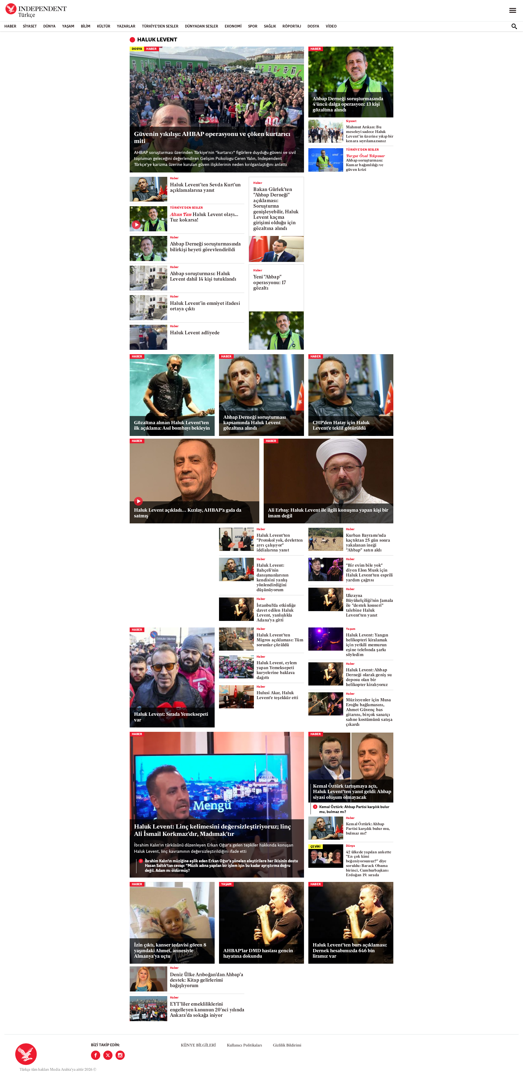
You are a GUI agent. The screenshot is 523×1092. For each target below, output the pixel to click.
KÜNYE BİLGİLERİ (198, 1046)
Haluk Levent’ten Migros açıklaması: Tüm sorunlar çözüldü (280, 640)
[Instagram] (120, 1055)
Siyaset (30, 26)
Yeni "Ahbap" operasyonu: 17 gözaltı (269, 283)
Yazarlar (126, 26)
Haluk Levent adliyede (195, 333)
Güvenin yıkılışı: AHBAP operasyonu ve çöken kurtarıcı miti (212, 138)
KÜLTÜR (103, 26)
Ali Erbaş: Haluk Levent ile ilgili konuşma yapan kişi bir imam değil (328, 513)
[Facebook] (95, 1055)
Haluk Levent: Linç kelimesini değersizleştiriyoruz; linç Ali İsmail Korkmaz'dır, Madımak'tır (212, 830)
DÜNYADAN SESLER (201, 26)
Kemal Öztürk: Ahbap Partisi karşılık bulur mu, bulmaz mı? (354, 809)
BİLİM (85, 26)
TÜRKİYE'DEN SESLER (160, 26)
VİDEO (331, 26)
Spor (252, 26)
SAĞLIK (270, 26)
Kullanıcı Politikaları (244, 1046)
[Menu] (512, 10)
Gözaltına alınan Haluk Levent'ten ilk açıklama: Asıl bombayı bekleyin (172, 426)
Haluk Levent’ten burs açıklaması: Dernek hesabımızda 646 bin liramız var (350, 951)
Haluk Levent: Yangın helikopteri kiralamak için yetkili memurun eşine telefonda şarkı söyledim (367, 645)
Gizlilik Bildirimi (287, 1046)
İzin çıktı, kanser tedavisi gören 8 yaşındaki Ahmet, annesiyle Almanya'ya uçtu (170, 951)
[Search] (514, 26)
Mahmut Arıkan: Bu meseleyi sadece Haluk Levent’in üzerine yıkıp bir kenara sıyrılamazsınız (369, 134)
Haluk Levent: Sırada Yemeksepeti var (171, 717)
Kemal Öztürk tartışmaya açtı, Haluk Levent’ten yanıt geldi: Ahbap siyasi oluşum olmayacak (352, 792)
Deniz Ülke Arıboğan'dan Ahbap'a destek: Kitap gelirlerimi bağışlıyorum (206, 980)
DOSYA (313, 26)
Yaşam (68, 26)
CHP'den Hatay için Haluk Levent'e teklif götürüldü (341, 426)
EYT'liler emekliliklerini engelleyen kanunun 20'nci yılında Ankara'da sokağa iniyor (207, 1010)
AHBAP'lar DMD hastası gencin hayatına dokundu (258, 954)
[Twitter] (107, 1055)
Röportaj (291, 26)
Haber (10, 26)
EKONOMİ (233, 26)
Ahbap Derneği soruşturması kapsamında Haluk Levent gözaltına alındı (254, 423)
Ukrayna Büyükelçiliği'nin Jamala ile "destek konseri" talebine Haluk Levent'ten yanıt (369, 606)
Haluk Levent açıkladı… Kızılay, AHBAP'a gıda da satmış (187, 513)
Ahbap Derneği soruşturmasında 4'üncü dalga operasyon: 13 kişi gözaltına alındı (348, 105)
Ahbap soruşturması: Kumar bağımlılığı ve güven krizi (365, 163)
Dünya (49, 26)
